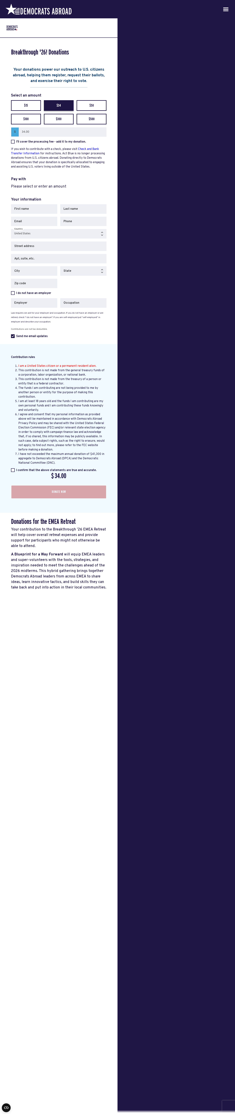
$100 (26, 119)
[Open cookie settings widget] (6, 1107)
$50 (91, 105)
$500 (92, 119)
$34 (59, 105)
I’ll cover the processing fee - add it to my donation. (51, 142)
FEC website (90, 445)
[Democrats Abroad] (39, 9)
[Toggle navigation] (226, 9)
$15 (26, 105)
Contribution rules (23, 357)
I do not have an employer (33, 293)
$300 (59, 119)
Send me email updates (32, 336)
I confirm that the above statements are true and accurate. (56, 470)
